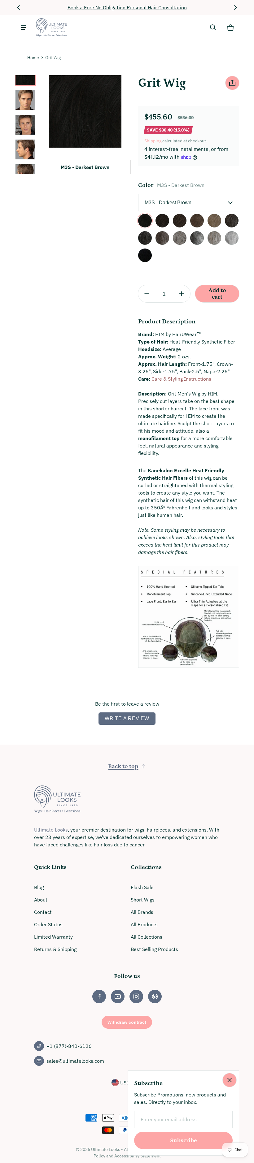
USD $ (127, 1082)
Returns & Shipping (55, 949)
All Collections (146, 937)
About (40, 900)
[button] (213, 27)
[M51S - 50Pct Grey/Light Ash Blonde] (214, 238)
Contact (43, 912)
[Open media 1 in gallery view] (25, 75)
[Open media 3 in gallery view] (25, 125)
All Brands (142, 912)
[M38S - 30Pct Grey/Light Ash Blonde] (179, 238)
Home (33, 57)
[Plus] (181, 293)
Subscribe (183, 1140)
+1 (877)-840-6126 (69, 1046)
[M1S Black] (145, 255)
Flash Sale (142, 887)
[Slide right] (235, 7)
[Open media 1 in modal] (85, 111)
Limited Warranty (53, 937)
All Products (144, 924)
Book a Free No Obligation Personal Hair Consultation (127, 7)
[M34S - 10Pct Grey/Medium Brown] (232, 220)
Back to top (123, 766)
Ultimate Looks (51, 830)
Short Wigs (143, 900)
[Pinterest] (155, 996)
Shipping (152, 141)
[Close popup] (229, 1080)
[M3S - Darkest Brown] (145, 220)
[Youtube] (118, 996)
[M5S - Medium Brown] (162, 220)
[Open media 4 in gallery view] (25, 149)
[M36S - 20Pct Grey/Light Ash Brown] (162, 238)
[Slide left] (18, 7)
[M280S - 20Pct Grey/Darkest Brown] (145, 238)
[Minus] (146, 293)
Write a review (127, 718)
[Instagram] (136, 996)
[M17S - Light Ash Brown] (197, 220)
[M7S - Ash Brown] (179, 220)
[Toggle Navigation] (23, 27)
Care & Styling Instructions (181, 379)
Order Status (48, 924)
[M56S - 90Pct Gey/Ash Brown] (232, 238)
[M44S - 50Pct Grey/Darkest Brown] (197, 238)
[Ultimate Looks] (51, 27)
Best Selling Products (154, 949)
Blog (39, 887)
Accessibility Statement (137, 1156)
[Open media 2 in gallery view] (25, 100)
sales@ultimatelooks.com (75, 1061)
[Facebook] (99, 996)
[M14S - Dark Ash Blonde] (214, 220)
